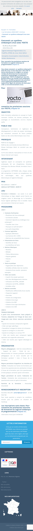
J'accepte (19, 8)
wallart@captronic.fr (20, 392)
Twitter (4, 482)
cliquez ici (15, 64)
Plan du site (4, 476)
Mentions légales (14, 476)
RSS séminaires (5, 487)
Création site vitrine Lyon (16, 527)
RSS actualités (5, 484)
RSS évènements (6, 490)
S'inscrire (27, 442)
